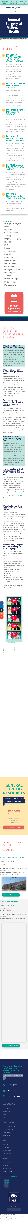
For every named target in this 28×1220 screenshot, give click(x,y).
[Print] (2, 610)
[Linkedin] (2, 606)
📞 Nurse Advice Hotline (14, 827)
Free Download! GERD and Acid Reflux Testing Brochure (14, 799)
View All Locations (13, 1096)
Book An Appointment (14, 307)
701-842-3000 (11, 1085)
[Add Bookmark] (2, 613)
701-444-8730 (15, 311)
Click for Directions (11, 895)
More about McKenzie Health (14, 1075)
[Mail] (2, 617)
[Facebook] (2, 603)
